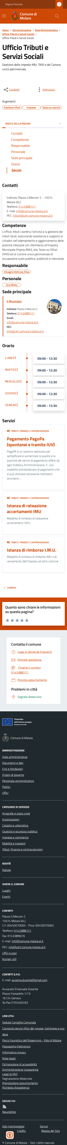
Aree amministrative (14, 757)
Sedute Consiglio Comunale (19, 1022)
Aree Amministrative (46, 30)
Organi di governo (13, 775)
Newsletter (9, 1112)
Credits (21, 1131)
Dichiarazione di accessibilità (19, 1064)
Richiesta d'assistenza (15, 1087)
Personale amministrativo (18, 781)
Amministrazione (21, 30)
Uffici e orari (9, 953)
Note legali (9, 1058)
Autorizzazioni (10, 819)
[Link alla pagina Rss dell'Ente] (4, 1106)
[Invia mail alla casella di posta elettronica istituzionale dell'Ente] (27, 941)
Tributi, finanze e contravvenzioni (22, 849)
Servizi (44, 1126)
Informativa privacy (14, 1052)
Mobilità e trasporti (13, 843)
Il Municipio (14, 301)
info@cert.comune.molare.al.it (25, 331)
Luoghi (6, 890)
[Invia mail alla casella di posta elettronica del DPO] (29, 980)
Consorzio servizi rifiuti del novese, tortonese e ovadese (33, 1031)
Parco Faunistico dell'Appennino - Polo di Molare (31, 1040)
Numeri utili (9, 959)
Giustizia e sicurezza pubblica (19, 831)
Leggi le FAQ (10, 1074)
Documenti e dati (12, 763)
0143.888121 (27, 206)
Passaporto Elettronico (16, 1046)
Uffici (5, 793)
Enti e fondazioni (12, 769)
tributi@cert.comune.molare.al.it (33, 215)
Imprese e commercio (15, 837)
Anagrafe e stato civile (16, 813)
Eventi (6, 896)
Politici (6, 787)
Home (5, 30)
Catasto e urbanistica (15, 825)
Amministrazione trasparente (20, 1069)
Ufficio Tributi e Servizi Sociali (18, 34)
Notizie (6, 870)
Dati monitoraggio (13, 1126)
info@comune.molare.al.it (32, 211)
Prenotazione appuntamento (20, 1083)
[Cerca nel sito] (55, 16)
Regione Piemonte (14, 4)
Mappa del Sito (50, 1131)
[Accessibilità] (10, 1135)
